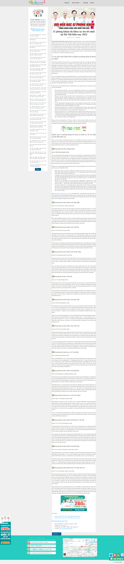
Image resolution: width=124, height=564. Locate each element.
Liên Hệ (92, 2)
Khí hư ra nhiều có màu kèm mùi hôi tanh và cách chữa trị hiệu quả (38, 99)
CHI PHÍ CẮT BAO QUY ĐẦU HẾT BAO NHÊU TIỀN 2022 (38, 65)
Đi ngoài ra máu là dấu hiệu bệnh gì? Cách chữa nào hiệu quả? (38, 122)
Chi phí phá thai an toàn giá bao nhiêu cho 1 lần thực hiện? (38, 43)
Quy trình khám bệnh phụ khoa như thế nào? (38, 145)
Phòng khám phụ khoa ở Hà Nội (73, 516)
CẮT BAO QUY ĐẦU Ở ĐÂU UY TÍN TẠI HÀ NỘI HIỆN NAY (38, 69)
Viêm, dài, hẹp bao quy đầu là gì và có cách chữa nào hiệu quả (38, 58)
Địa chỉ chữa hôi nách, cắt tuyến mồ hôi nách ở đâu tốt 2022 (38, 50)
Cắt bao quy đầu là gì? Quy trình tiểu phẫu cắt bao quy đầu (38, 73)
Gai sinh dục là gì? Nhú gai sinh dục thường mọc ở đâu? (38, 130)
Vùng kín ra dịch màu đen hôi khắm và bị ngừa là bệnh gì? (38, 165)
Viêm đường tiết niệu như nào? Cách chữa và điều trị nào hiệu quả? (38, 115)
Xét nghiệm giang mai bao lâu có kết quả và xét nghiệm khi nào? (38, 107)
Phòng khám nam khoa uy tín (74, 517)
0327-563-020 (63, 525)
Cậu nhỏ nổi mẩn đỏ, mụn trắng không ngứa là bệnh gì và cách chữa (38, 88)
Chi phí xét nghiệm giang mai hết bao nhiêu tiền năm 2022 (38, 149)
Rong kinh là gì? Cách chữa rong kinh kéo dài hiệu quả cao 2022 (38, 103)
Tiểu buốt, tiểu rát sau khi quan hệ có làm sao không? (38, 111)
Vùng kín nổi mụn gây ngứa (60, 516)
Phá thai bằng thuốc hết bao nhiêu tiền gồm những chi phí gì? (38, 54)
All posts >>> (56, 534)
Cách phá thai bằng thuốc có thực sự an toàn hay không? (38, 35)
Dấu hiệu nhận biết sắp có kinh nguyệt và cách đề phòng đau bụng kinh (38, 153)
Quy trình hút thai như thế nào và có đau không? (38, 46)
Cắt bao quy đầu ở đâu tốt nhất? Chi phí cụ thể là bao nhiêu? (38, 80)
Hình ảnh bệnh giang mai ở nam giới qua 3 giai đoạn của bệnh (38, 137)
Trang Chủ (66, 2)
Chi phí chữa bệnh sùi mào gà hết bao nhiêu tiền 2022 (38, 161)
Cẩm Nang (78, 37)
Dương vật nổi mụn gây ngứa (61, 517)
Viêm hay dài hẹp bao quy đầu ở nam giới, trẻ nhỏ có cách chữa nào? (38, 62)
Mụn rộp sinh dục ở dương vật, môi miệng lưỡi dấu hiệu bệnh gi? (38, 126)
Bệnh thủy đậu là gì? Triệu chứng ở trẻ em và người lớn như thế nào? (38, 158)
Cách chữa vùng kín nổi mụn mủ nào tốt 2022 (38, 134)
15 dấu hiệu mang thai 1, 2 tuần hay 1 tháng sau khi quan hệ (38, 92)
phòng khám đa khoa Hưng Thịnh (63, 193)
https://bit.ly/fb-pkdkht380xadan (65, 528)
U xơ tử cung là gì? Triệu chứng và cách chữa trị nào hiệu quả (38, 118)
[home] (37, 2)
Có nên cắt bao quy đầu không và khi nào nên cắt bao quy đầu (38, 84)
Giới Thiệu (85, 2)
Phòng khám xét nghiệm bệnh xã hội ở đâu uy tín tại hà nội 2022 (38, 96)
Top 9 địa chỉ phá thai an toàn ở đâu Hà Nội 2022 (38, 39)
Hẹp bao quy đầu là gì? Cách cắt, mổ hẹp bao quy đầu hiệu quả (38, 77)
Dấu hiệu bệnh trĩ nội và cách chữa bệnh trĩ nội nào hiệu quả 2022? (38, 141)
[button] (76, 3)
